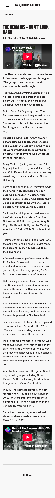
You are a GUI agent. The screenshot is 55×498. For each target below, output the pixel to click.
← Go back (8, 14)
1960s (22, 37)
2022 (35, 37)
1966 (28, 37)
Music (42, 37)
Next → (27, 474)
